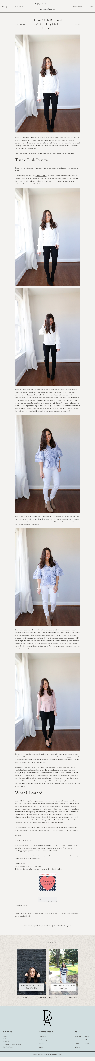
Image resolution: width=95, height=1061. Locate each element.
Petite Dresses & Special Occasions (12, 1044)
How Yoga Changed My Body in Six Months (37, 926)
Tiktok (77, 1044)
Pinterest (77, 1047)
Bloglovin (29, 866)
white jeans (23, 630)
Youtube (87, 1044)
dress (65, 775)
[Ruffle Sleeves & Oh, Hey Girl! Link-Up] (63, 994)
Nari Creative (55, 1054)
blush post (46, 754)
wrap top (56, 516)
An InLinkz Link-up (21, 906)
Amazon (87, 1036)
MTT (61, 1054)
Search (91, 6)
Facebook (77, 1040)
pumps (69, 757)
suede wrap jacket (52, 767)
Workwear (5, 1039)
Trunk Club (33, 137)
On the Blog (7, 1032)
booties (24, 635)
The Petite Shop (77, 6)
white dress (63, 767)
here (76, 830)
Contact (41, 1044)
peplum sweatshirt (24, 754)
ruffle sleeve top (41, 176)
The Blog (4, 6)
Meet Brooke (19, 6)
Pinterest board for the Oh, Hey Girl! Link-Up (52, 845)
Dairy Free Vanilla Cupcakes (62, 926)
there (74, 137)
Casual (4, 1036)
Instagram (37, 866)
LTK (86, 1040)
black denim (27, 389)
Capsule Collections (8, 1047)
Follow (78, 1032)
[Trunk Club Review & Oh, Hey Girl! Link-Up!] (31, 994)
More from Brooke (46, 1032)
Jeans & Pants (6, 1042)
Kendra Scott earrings (22, 770)
